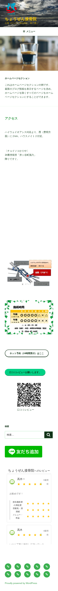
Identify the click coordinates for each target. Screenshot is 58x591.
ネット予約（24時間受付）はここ (27, 353)
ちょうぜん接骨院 (21, 19)
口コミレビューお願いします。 (25, 372)
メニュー (30, 31)
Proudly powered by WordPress (21, 583)
